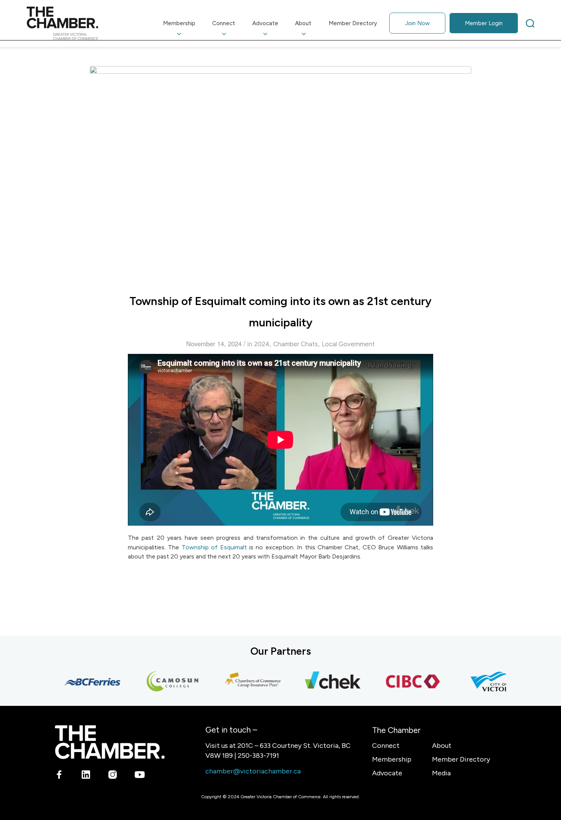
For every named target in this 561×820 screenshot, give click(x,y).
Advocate (387, 773)
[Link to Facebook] (59, 776)
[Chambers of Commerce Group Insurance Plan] (244, 682)
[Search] (530, 23)
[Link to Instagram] (112, 776)
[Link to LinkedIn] (86, 776)
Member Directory (461, 759)
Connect (386, 745)
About (441, 745)
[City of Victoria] (485, 682)
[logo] (62, 23)
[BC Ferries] (84, 682)
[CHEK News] (324, 682)
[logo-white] (109, 742)
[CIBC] (405, 682)
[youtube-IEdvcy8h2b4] (280, 173)
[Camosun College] (164, 682)
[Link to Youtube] (139, 776)
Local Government (348, 344)
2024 (261, 344)
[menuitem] (179, 23)
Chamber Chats (295, 344)
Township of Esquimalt (214, 547)
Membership (391, 759)
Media (441, 773)
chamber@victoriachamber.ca (253, 771)
